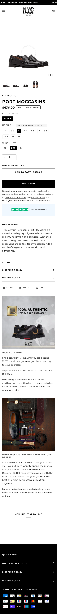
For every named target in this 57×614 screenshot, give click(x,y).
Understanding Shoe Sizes (31, 125)
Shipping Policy (12, 270)
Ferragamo (9, 96)
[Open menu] (6, 11)
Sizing (6, 262)
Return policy (11, 278)
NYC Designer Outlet (18, 589)
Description (10, 224)
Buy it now (28, 184)
